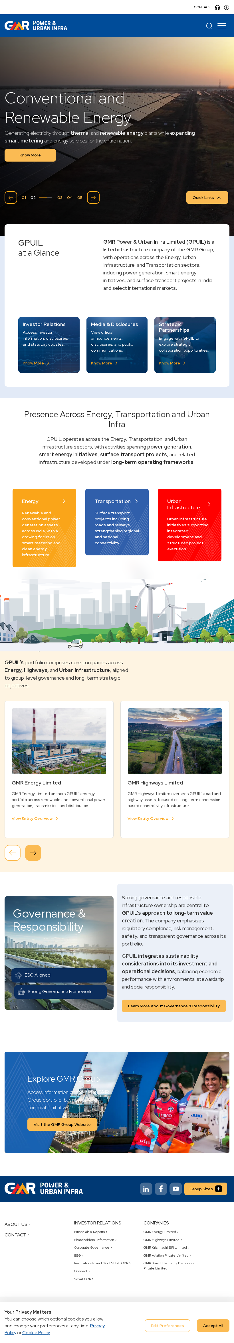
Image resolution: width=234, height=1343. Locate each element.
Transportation (113, 501)
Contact (202, 7)
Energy (30, 501)
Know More (30, 155)
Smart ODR (82, 1279)
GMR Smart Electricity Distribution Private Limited (169, 1266)
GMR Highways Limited (161, 1240)
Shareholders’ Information (94, 1240)
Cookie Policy (36, 1333)
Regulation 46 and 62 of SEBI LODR (101, 1263)
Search (209, 25)
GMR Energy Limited (160, 1232)
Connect (80, 1271)
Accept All (213, 1325)
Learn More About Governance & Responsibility (174, 1005)
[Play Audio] (217, 7)
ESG (77, 1255)
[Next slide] (93, 197)
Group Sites (201, 1188)
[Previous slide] (11, 197)
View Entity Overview (32, 818)
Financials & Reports (89, 1232)
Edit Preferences (167, 1325)
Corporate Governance (91, 1247)
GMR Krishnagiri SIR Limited (165, 1247)
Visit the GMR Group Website (62, 1124)
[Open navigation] (222, 25)
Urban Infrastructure (183, 504)
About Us (16, 1224)
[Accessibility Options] (226, 7)
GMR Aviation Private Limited (166, 1255)
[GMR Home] (36, 25)
